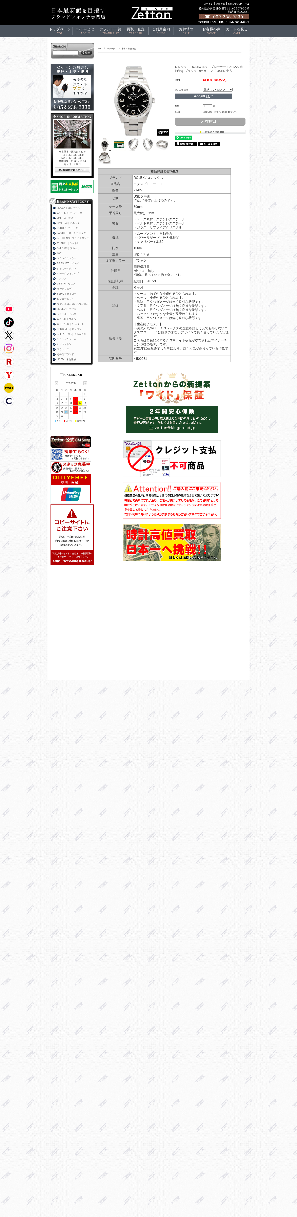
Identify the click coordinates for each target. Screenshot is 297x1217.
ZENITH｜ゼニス (66, 283)
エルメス (62, 278)
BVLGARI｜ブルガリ (68, 248)
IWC (59, 253)
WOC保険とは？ (203, 96)
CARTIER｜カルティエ (69, 213)
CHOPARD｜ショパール (70, 324)
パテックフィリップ (68, 273)
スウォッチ (63, 349)
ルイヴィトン (64, 344)
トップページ (60, 31)
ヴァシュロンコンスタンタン (72, 303)
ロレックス (112, 48)
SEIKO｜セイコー (66, 293)
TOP (100, 48)
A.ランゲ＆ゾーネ (66, 339)
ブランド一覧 (110, 31)
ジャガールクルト (66, 268)
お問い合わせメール (239, 3)
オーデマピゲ (64, 288)
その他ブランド (65, 354)
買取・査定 (136, 31)
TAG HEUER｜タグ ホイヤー (72, 233)
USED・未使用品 (66, 359)
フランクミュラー (66, 258)
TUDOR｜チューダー (68, 228)
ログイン (208, 3)
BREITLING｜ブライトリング (73, 238)
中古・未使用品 (129, 48)
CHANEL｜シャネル (68, 243)
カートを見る (237, 31)
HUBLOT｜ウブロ (67, 308)
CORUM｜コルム (66, 319)
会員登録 (220, 3)
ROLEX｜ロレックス (68, 207)
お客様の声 (211, 31)
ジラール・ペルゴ (66, 314)
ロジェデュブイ (65, 298)
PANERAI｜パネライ (68, 223)
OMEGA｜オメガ (66, 218)
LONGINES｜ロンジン (69, 329)
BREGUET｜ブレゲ (67, 263)
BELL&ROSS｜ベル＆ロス (71, 334)
